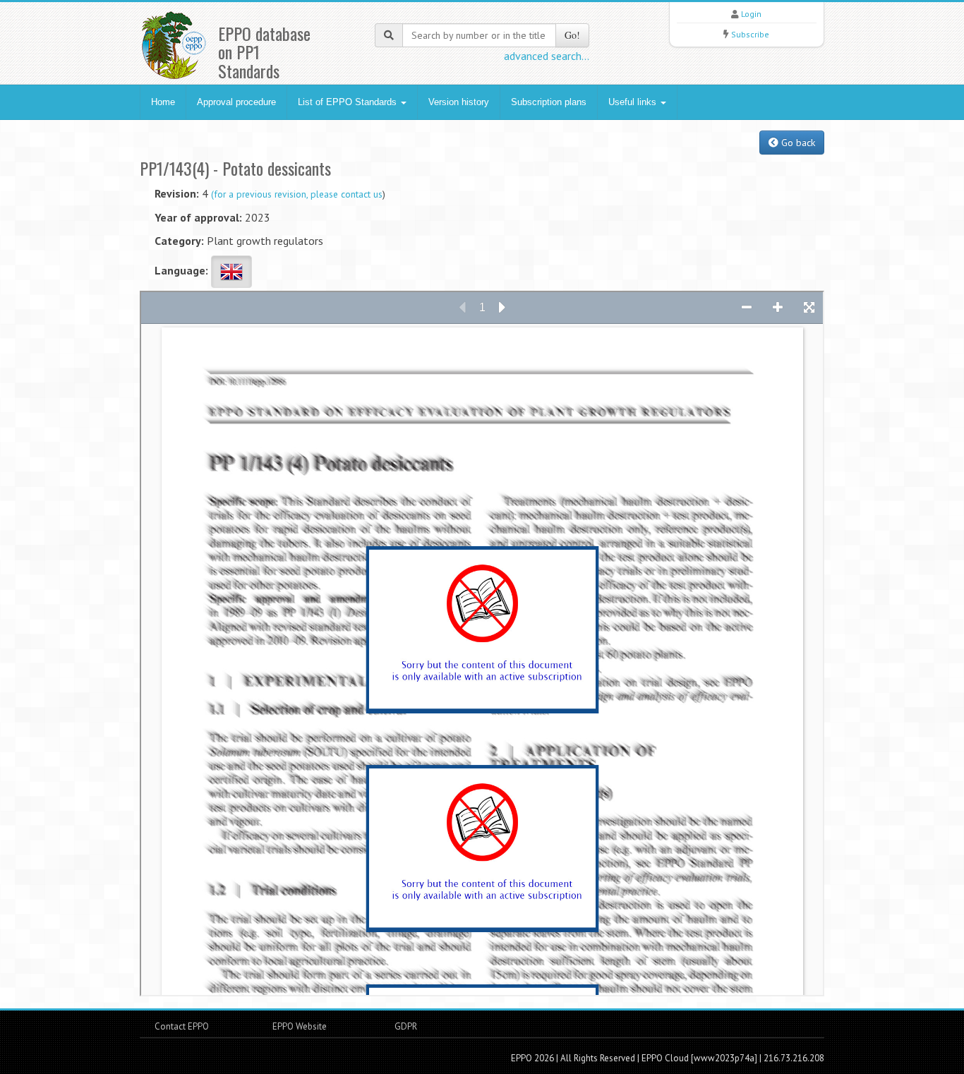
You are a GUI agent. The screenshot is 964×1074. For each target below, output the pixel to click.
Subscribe (750, 34)
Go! (572, 35)
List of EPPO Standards (348, 102)
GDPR (404, 1026)
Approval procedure (236, 102)
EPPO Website (299, 1026)
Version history (458, 102)
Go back (796, 142)
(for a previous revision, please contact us (296, 194)
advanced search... (546, 56)
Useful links (633, 102)
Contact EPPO (182, 1026)
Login (751, 13)
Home (163, 102)
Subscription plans (548, 102)
